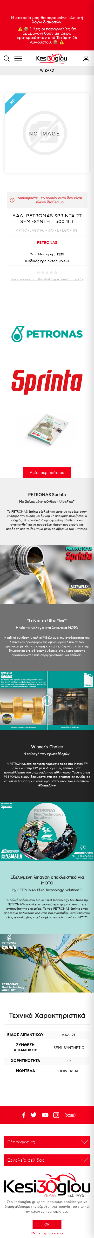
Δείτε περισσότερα (47, 473)
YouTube (33, 1115)
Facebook (22, 1115)
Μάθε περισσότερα (47, 1233)
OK (47, 1224)
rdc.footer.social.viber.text (70, 1115)
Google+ (57, 1115)
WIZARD (47, 70)
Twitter (45, 1115)
